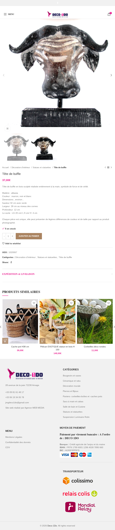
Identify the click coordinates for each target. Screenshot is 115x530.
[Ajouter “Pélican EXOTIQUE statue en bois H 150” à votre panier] (43, 341)
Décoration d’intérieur (21, 167)
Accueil (5, 167)
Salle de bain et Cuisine (74, 406)
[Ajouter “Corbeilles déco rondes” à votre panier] (80, 341)
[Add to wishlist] (34, 303)
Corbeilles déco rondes (95, 346)
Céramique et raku (72, 381)
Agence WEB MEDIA (34, 408)
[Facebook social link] (57, 3)
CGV (7, 447)
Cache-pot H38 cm (20, 346)
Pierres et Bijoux (70, 391)
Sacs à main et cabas (73, 401)
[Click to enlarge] (7, 129)
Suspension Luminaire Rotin (76, 417)
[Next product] (111, 167)
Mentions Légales (13, 437)
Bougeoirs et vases (72, 375)
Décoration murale (71, 386)
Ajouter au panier (29, 236)
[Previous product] (105, 167)
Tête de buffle (60, 167)
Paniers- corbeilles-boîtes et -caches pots (82, 396)
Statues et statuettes (42, 167)
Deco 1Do (52, 525)
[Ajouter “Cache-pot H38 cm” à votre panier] (5, 341)
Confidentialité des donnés (18, 442)
